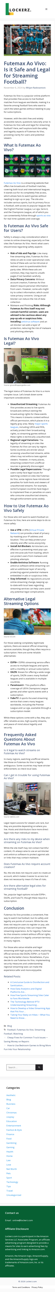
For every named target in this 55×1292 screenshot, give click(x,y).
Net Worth (11, 1169)
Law (8, 1160)
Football (11, 1029)
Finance (10, 1134)
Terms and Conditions (21, 1287)
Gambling (11, 1142)
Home (9, 1155)
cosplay (10, 1116)
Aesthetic (11, 1095)
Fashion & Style (14, 1129)
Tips (8, 1186)
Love (8, 1164)
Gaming (10, 1147)
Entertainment (13, 1125)
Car (8, 1108)
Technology (12, 1182)
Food (9, 1138)
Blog (9, 1025)
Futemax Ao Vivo (12, 182)
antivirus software (30, 321)
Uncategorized (13, 1195)
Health (9, 1151)
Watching (18, 1033)
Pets (8, 1173)
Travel (9, 1190)
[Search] (39, 1067)
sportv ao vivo (44, 215)
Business (10, 1103)
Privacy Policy (37, 1287)
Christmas (11, 1112)
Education (11, 1121)
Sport (9, 1177)
